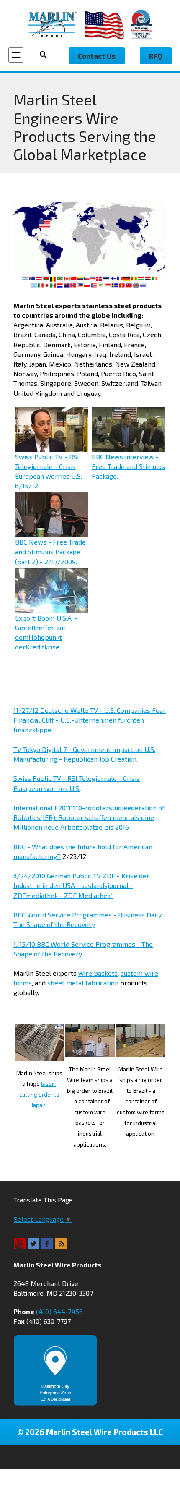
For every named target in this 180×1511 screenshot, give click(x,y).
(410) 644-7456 (59, 1311)
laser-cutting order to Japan (39, 1094)
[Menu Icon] (15, 55)
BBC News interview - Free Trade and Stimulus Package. (128, 466)
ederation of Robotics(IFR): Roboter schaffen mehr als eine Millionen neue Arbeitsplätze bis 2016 (89, 817)
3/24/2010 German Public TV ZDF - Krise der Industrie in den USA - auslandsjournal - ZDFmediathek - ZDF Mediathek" (81, 885)
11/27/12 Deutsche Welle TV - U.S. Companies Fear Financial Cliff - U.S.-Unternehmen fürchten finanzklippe (89, 719)
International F (35, 808)
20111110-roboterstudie (92, 808)
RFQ (155, 56)
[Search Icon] (46, 55)
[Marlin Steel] (56, 24)
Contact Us (97, 56)
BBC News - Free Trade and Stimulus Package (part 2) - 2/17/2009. (50, 551)
